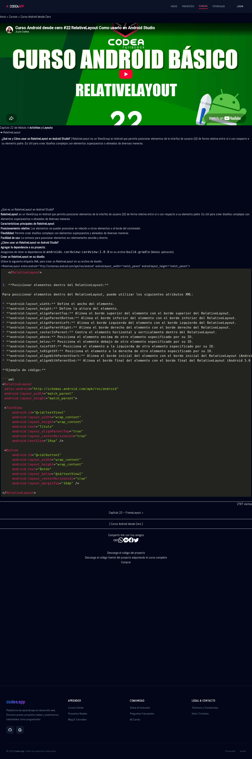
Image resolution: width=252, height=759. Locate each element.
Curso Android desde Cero (36, 17)
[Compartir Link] (115, 540)
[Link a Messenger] (126, 540)
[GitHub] (10, 730)
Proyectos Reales (77, 713)
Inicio (3, 17)
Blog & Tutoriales (77, 719)
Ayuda (243, 751)
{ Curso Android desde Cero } (126, 524)
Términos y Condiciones (205, 707)
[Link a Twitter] (136, 540)
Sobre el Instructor (140, 707)
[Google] (20, 730)
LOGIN (240, 6)
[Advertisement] (126, 174)
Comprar (126, 562)
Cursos (13, 17)
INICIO (174, 6)
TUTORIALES (218, 6)
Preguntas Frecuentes (142, 713)
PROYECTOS (188, 6)
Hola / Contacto (200, 713)
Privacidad (230, 751)
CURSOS (203, 6)
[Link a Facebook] (131, 540)
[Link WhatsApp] (120, 540)
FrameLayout (133, 513)
